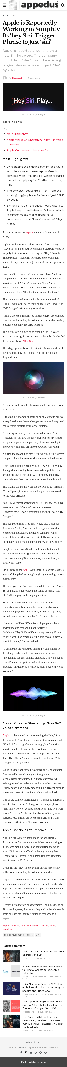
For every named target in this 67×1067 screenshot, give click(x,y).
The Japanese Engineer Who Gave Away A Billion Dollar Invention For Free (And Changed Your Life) (42, 1005)
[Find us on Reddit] (41, 1052)
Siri (38, 935)
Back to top (33, 1042)
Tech (52, 925)
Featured (26, 925)
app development (14, 935)
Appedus (21, 1048)
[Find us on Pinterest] (45, 1052)
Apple (14, 15)
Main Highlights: (17, 134)
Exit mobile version (33, 1062)
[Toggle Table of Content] (5, 129)
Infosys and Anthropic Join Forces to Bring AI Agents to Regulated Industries (42, 970)
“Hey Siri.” (29, 340)
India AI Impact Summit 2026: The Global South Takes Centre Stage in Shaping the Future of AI (43, 987)
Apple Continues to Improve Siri (28, 150)
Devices (14, 925)
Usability (7, 929)
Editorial (17, 78)
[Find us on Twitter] (26, 1052)
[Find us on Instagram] (36, 1052)
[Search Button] (62, 5)
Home (5, 15)
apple (30, 935)
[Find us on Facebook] (21, 1052)
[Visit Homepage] (33, 5)
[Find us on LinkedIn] (31, 1052)
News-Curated (40, 925)
